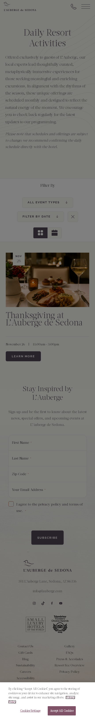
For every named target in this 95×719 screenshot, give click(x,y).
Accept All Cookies (61, 710)
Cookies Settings (30, 710)
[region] (47, 700)
